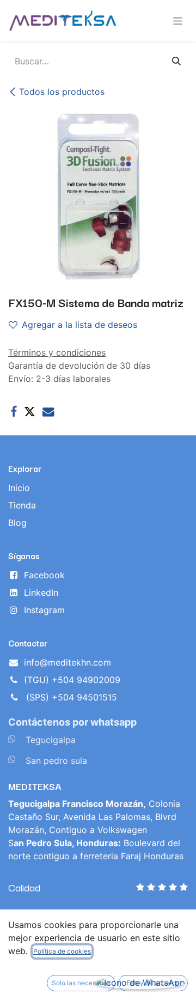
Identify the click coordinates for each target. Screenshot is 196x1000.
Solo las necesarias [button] (81, 983)
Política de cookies (62, 951)
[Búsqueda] (176, 61)
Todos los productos (62, 91)
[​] (12, 738)
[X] (29, 411)
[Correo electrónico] (48, 411)
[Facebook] (13, 411)
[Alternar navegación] (178, 21)
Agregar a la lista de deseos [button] (79, 324)
